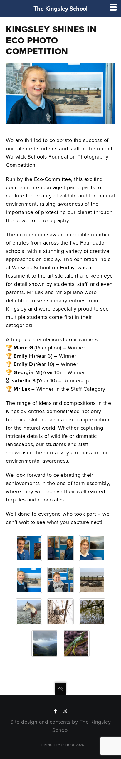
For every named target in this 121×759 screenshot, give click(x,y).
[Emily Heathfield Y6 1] (92, 611)
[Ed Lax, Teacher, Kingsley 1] (76, 643)
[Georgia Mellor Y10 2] (60, 611)
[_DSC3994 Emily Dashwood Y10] (92, 548)
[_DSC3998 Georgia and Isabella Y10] (60, 548)
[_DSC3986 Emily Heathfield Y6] (60, 580)
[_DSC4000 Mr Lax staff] (29, 548)
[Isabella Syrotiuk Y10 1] (29, 611)
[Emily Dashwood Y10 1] (44, 643)
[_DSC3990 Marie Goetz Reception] (29, 580)
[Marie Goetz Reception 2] (92, 580)
